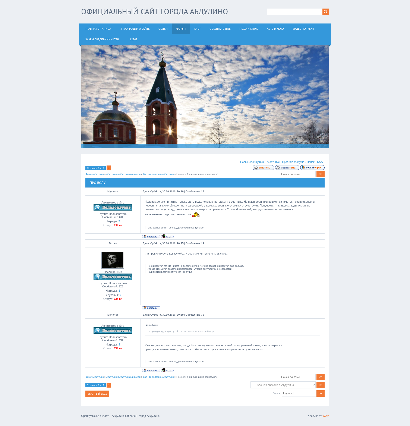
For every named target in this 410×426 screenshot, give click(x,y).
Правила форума (293, 162)
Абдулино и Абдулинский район (123, 174)
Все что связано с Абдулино (158, 174)
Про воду (181, 174)
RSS (320, 162)
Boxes (113, 243)
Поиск (311, 162)
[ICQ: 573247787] (167, 236)
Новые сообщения (252, 162)
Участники (273, 162)
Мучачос (113, 191)
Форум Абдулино (94, 174)
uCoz (325, 415)
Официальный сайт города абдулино (154, 11)
